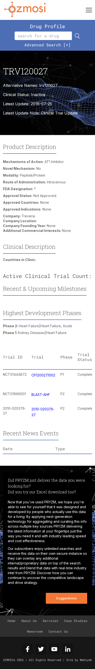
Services (50, 621)
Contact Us (58, 631)
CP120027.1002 (43, 375)
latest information (27, 531)
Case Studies (75, 621)
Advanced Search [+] (47, 44)
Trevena (28, 216)
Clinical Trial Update (59, 113)
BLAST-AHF (40, 394)
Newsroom (35, 631)
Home (11, 621)
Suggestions (66, 598)
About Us (29, 621)
